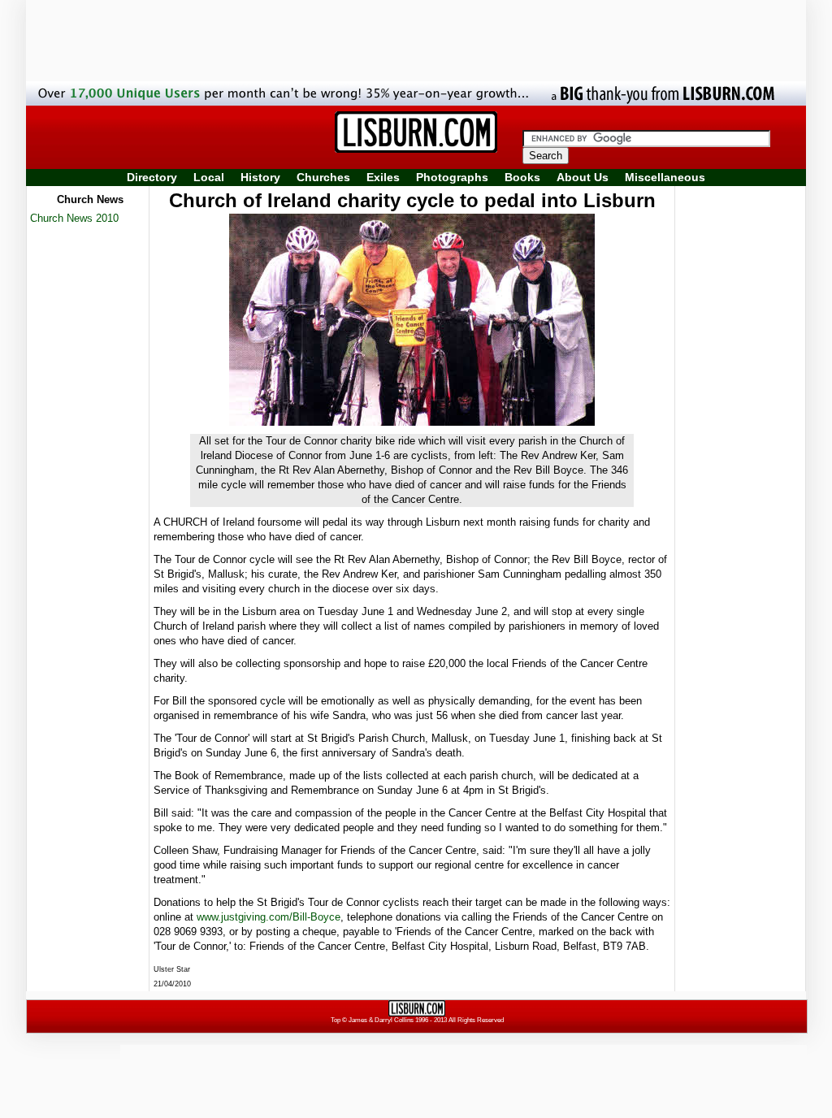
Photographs (452, 177)
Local (208, 177)
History (260, 177)
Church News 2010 (74, 218)
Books (522, 177)
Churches (323, 177)
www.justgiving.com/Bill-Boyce (268, 917)
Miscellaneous (665, 177)
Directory (152, 177)
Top (335, 1020)
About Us (583, 177)
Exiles (383, 177)
